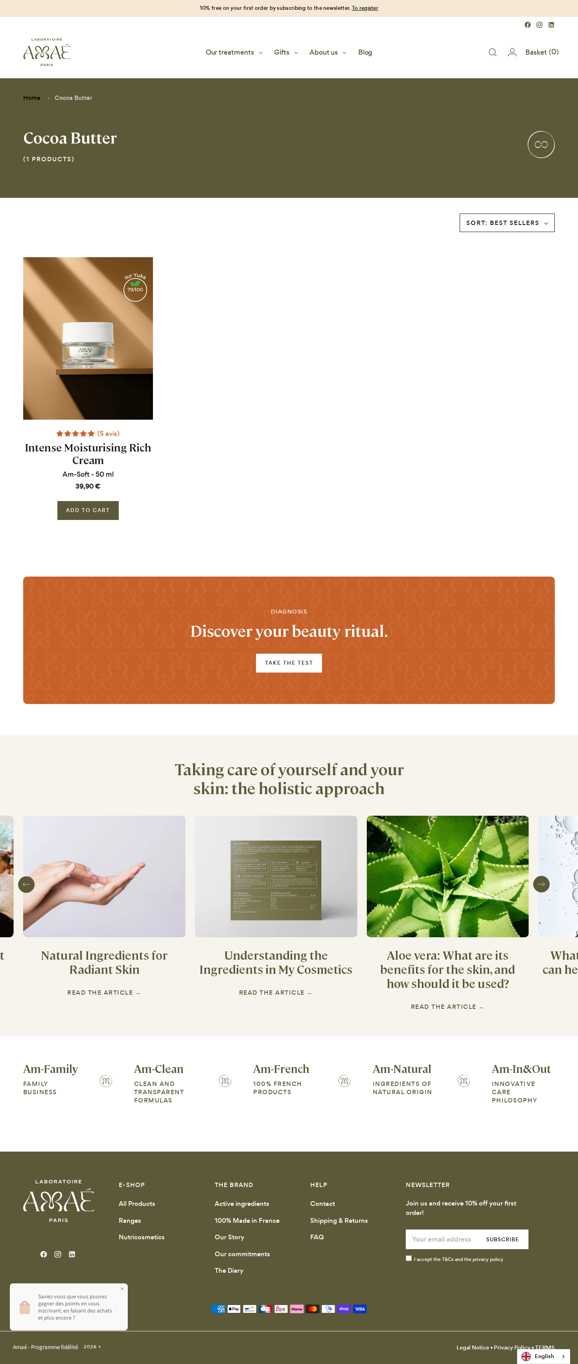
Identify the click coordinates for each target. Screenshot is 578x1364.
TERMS (544, 1347)
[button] (76, 433)
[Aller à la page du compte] (509, 52)
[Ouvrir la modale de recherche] (493, 52)
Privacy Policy (512, 1347)
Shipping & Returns (339, 1220)
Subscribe (502, 1239)
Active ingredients (242, 1203)
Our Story (229, 1237)
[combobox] (543, 1356)
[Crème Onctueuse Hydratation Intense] (88, 338)
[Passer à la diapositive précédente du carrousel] (26, 884)
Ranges (130, 1220)
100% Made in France (247, 1220)
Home (31, 98)
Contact (322, 1203)
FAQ (317, 1237)
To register (365, 8)
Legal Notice (473, 1347)
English (544, 1356)
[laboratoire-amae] (46, 52)
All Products (137, 1203)
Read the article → (104, 993)
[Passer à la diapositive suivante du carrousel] (541, 884)
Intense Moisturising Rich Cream (88, 453)
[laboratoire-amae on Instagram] (539, 24)
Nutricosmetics (142, 1237)
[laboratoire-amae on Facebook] (527, 24)
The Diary (229, 1270)
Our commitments (242, 1254)
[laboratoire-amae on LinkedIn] (551, 24)
